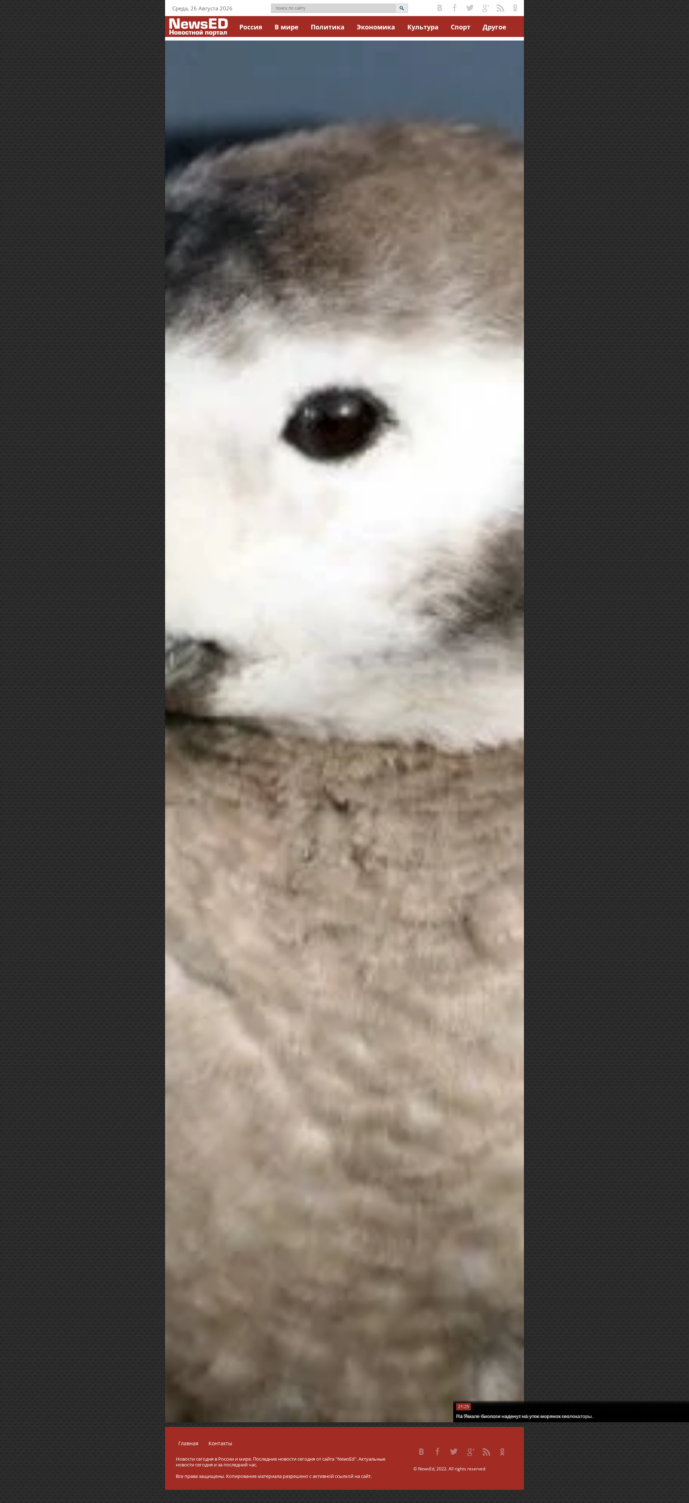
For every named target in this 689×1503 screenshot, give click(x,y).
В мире (287, 27)
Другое (494, 27)
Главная (188, 1443)
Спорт (460, 27)
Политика (327, 27)
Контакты (220, 1443)
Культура (423, 27)
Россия (250, 27)
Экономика (376, 27)
